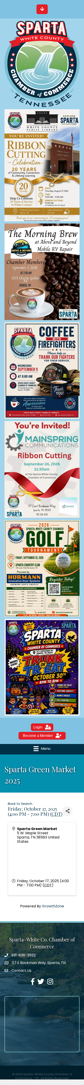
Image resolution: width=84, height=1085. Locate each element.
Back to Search (20, 803)
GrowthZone (53, 906)
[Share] (67, 811)
